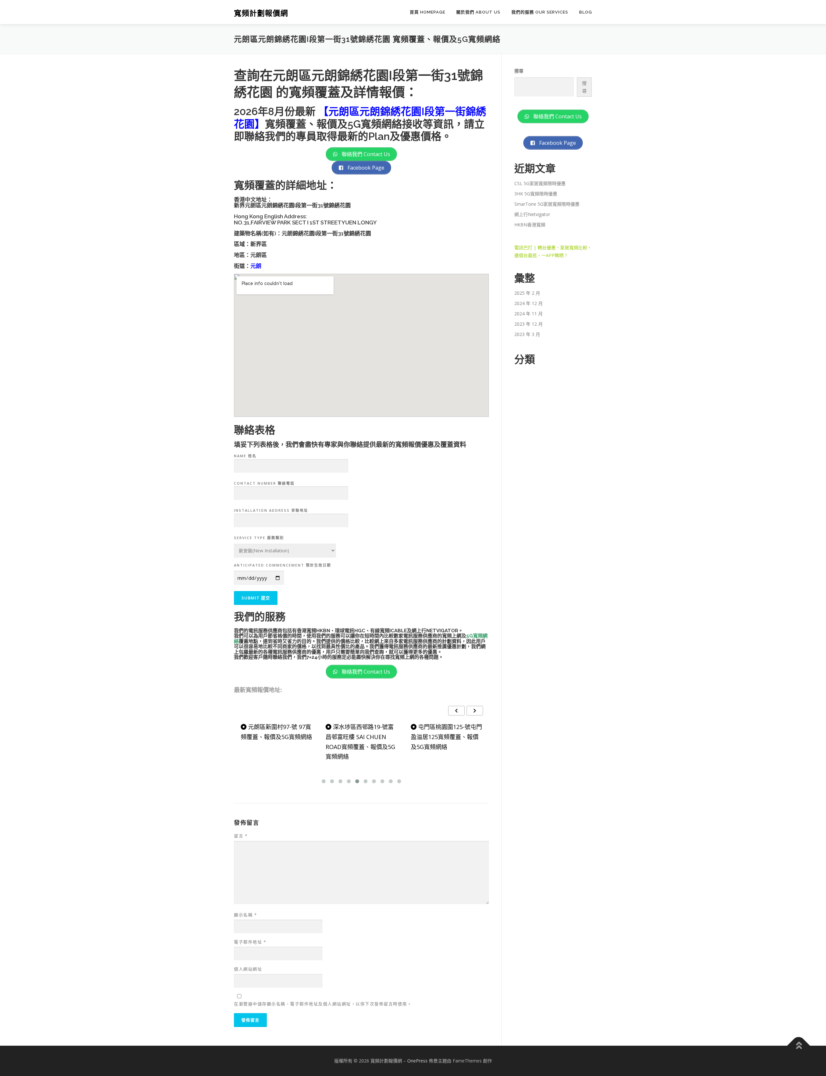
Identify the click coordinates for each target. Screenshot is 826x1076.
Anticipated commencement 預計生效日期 (282, 565)
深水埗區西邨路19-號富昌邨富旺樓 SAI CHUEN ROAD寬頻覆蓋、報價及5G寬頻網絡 (275, 741)
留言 (240, 836)
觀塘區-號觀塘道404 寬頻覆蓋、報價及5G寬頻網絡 (446, 732)
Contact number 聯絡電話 (264, 483)
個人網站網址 (248, 969)
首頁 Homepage (427, 12)
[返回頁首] (798, 1045)
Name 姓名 (245, 455)
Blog (585, 12)
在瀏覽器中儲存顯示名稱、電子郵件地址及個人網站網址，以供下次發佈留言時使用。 (323, 1004)
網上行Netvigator (532, 214)
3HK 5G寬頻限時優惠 (535, 194)
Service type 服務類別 (259, 537)
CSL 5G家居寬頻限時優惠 (540, 183)
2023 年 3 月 (527, 334)
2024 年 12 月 (528, 303)
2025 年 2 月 (527, 293)
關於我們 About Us (478, 12)
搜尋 (518, 71)
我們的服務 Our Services (539, 12)
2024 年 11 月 (528, 314)
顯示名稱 (245, 915)
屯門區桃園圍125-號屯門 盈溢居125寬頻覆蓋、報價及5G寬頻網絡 (361, 736)
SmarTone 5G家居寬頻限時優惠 (546, 204)
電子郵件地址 (250, 942)
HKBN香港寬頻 (529, 225)
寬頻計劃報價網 (261, 13)
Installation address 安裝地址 (271, 510)
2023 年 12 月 (528, 324)
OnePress (417, 1061)
